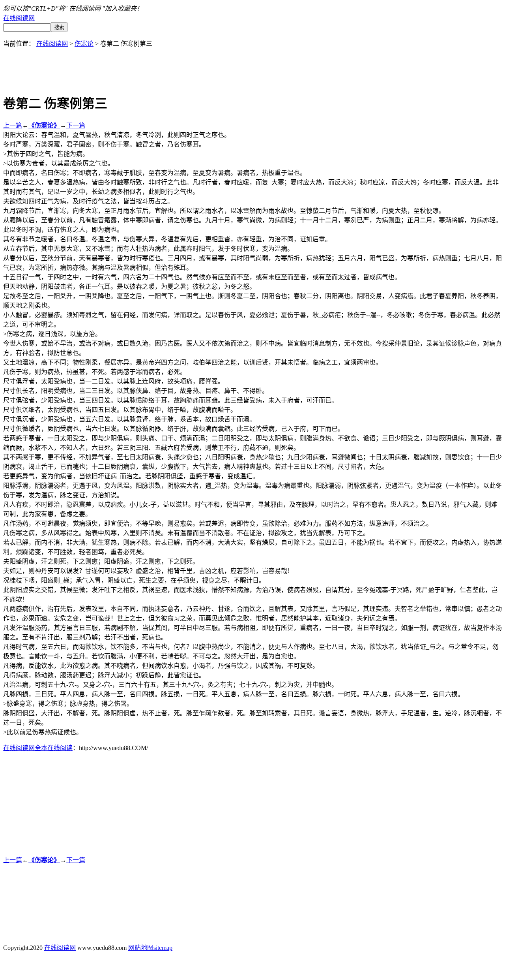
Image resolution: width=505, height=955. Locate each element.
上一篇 (12, 125)
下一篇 (75, 125)
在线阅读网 (19, 18)
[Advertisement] (252, 65)
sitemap (162, 947)
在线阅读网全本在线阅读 (38, 747)
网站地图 (140, 947)
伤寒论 (84, 43)
